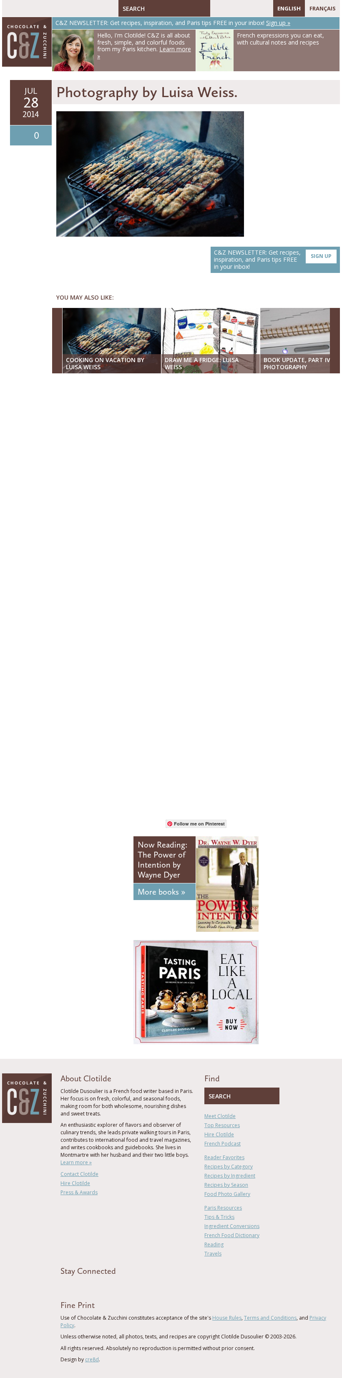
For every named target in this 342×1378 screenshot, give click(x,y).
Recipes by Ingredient (229, 1175)
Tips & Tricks (219, 1216)
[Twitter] (228, 8)
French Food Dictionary (231, 1235)
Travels (212, 1253)
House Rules (226, 1317)
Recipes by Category (228, 1166)
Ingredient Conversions (231, 1226)
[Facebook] (216, 8)
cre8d (92, 1359)
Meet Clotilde (220, 1116)
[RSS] (265, 8)
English (289, 8)
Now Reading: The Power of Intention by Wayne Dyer (162, 860)
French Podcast (222, 1143)
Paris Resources (223, 1207)
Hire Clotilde (75, 1183)
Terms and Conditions (270, 1317)
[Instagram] (253, 8)
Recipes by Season (226, 1184)
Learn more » (76, 1162)
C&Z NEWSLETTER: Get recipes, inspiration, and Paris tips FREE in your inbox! (273, 259)
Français (322, 8)
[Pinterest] (240, 8)
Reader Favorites (224, 1157)
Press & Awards (79, 1192)
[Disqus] (198, 487)
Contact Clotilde (79, 1174)
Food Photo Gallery (227, 1194)
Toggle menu (10, 8)
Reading (214, 1244)
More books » (161, 892)
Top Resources (222, 1125)
